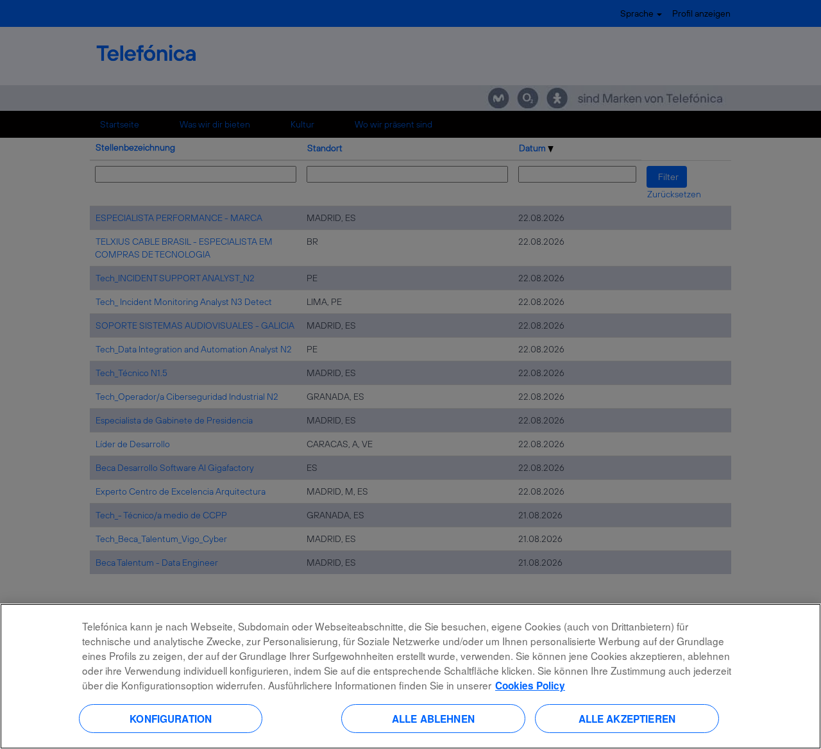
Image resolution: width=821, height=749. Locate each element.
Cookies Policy (530, 686)
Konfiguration (171, 718)
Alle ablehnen (433, 718)
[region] (410, 676)
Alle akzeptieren (627, 718)
